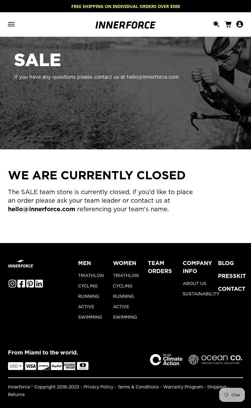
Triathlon (90, 276)
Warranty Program (183, 387)
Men (84, 263)
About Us (194, 284)
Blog (226, 263)
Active (86, 307)
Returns (16, 395)
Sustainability (195, 294)
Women (124, 263)
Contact (231, 289)
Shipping (216, 387)
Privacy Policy (98, 387)
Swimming (90, 317)
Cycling (88, 286)
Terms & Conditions (138, 387)
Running (88, 296)
